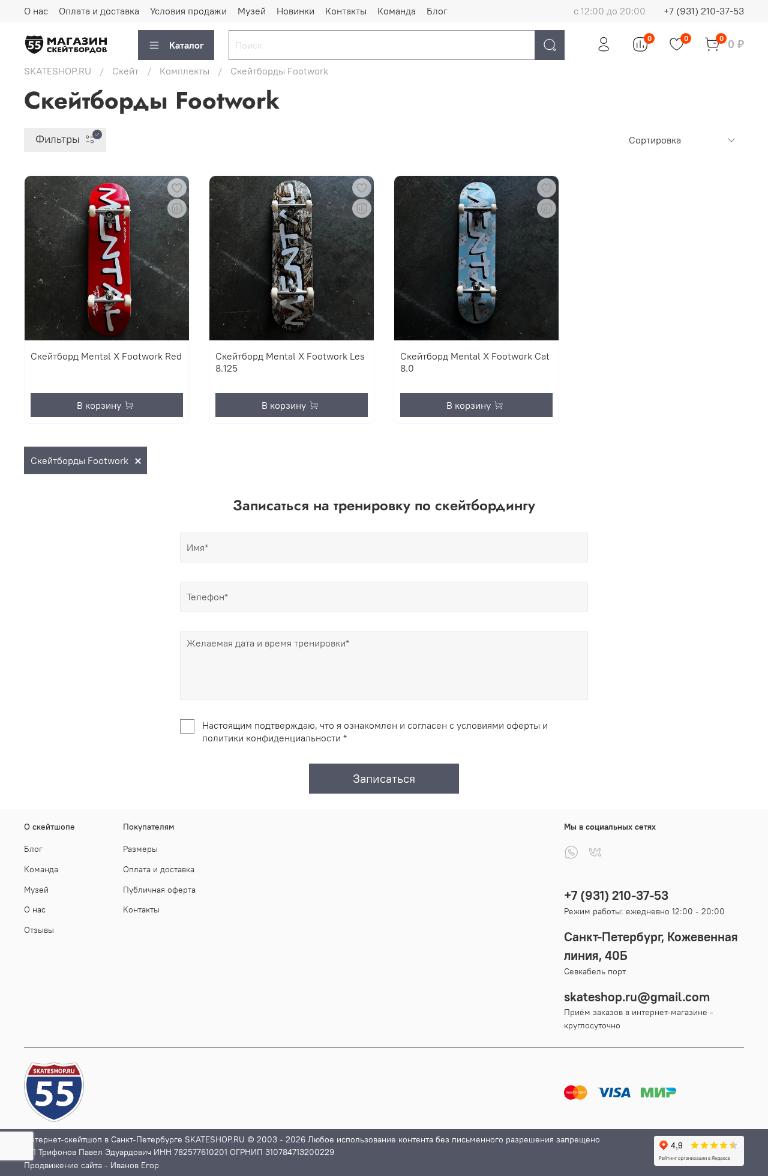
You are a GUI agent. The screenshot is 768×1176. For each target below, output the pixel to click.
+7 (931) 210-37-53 (704, 11)
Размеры (140, 848)
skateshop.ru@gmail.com (637, 997)
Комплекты (184, 71)
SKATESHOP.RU (57, 71)
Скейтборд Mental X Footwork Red (106, 356)
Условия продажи (188, 11)
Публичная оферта (159, 889)
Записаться (384, 778)
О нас (36, 11)
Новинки (295, 11)
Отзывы (39, 929)
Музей (252, 11)
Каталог (186, 45)
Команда (396, 11)
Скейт (125, 71)
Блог (437, 11)
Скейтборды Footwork (79, 460)
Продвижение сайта (63, 1165)
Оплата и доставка (99, 11)
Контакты (346, 11)
